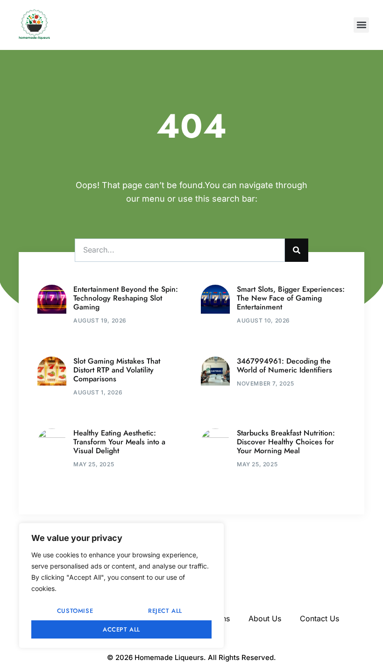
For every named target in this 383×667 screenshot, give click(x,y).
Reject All (165, 610)
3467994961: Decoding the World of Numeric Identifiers (284, 365)
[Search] (296, 250)
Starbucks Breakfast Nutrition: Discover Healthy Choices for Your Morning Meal (286, 442)
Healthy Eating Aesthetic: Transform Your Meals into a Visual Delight (119, 442)
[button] (361, 25)
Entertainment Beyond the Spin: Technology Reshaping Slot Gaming (125, 298)
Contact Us (319, 618)
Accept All (121, 629)
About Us (264, 618)
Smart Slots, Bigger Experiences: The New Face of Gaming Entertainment (291, 298)
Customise (75, 610)
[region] (121, 585)
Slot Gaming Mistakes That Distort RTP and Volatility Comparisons (116, 370)
